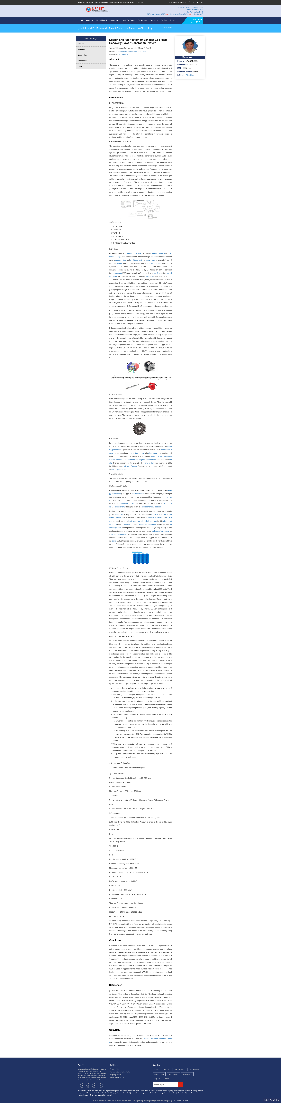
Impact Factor (115, 20)
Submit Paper (88, 2)
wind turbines (151, 460)
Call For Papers (129, 20)
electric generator (154, 263)
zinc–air (140, 521)
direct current (117, 273)
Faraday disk (149, 463)
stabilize (154, 514)
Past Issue (154, 20)
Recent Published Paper (194, 10)
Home (80, 2)
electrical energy (158, 253)
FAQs (132, 2)
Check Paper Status (101, 2)
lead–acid (132, 521)
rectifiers (157, 273)
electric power (153, 453)
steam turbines (156, 456)
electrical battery (138, 494)
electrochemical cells (126, 503)
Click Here (190, 75)
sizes (114, 541)
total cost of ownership (160, 531)
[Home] (82, 20)
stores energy (120, 507)
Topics (172, 20)
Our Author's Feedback (195, 12)
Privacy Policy (115, 1069)
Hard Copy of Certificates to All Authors (183, 14)
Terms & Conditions (117, 1077)
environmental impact (119, 534)
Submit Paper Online (271, 1100)
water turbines (116, 460)
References (82, 60)
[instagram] (201, 2)
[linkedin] (197, 2)
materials (158, 518)
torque (119, 263)
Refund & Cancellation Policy (120, 1072)
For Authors (142, 20)
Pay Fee (164, 20)
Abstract (81, 43)
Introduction (82, 49)
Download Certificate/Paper (119, 2)
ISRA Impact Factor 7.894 (155, 14)
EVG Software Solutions (180, 1101)
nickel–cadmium (150, 521)
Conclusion (82, 55)
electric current (135, 260)
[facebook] (189, 2)
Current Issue (173, 1074)
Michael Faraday (130, 466)
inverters (149, 276)
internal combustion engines (134, 460)
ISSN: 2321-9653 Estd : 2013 (195, 20)
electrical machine (134, 253)
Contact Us (139, 2)
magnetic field (120, 260)
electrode (151, 518)
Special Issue (187, 1074)
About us (166, 1070)
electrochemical (148, 507)
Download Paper (190, 57)
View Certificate (122, 55)
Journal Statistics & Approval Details (190, 7)
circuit (116, 456)
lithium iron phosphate (147, 524)
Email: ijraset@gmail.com (177, 2)
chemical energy (137, 453)
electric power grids (118, 469)
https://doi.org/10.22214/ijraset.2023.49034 (131, 51)
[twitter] (193, 2)
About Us (89, 20)
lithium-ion (128, 524)
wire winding (150, 260)
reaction (158, 507)
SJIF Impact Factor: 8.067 (131, 14)
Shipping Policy (115, 1074)
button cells (119, 514)
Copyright (82, 66)
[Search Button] (180, 1084)
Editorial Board (101, 20)
